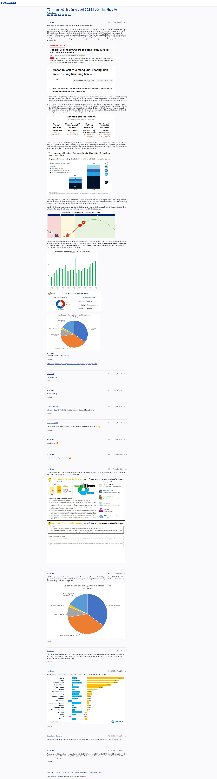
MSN (55, 15)
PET (63, 15)
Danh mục (58, 772)
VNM (69, 15)
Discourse (60, 776)
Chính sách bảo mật (95, 772)
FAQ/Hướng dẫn (68, 772)
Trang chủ (50, 772)
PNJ (66, 15)
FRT (52, 15)
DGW (48, 15)
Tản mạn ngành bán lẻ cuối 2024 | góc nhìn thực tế (82, 9)
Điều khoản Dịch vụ (81, 772)
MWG (59, 15)
